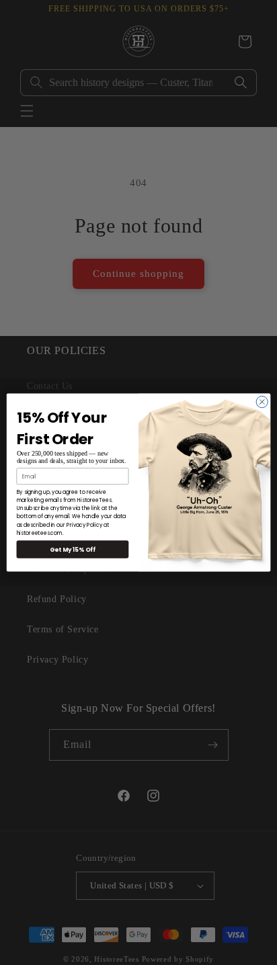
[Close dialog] (262, 401)
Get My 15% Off (73, 549)
